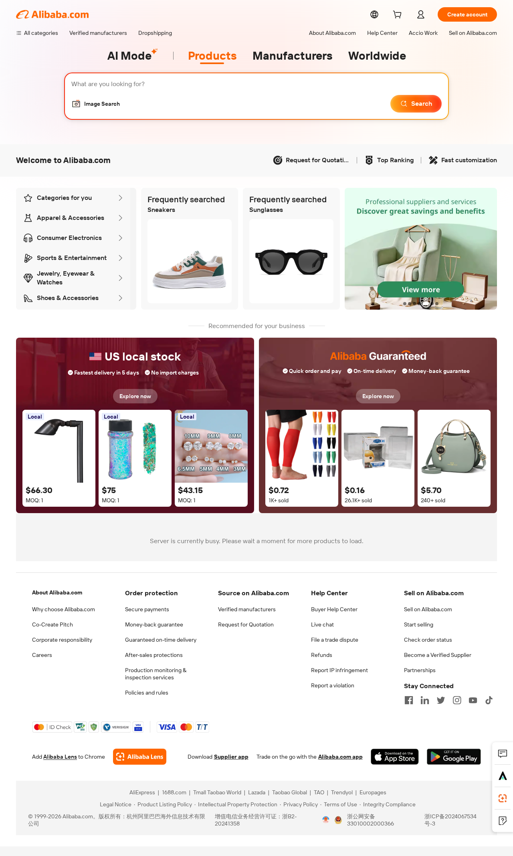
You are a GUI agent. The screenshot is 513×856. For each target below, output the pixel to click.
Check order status (428, 639)
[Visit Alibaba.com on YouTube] (473, 700)
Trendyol (342, 792)
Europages (373, 792)
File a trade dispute (334, 639)
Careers (42, 655)
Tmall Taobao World (217, 792)
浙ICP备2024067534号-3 (450, 820)
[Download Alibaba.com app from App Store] (395, 757)
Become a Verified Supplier (437, 655)
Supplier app (231, 756)
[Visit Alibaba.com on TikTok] (489, 700)
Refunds (321, 655)
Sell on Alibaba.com (428, 609)
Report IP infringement (339, 670)
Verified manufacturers (247, 609)
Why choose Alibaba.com (63, 609)
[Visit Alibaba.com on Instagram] (457, 700)
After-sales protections (154, 655)
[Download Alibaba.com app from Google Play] (454, 757)
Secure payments (147, 609)
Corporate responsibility (62, 639)
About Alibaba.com (57, 592)
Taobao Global (289, 792)
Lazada (256, 792)
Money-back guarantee (154, 624)
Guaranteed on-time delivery (160, 639)
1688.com (174, 792)
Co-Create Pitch (52, 624)
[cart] (399, 15)
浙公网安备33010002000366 (370, 820)
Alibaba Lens (60, 756)
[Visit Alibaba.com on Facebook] (409, 700)
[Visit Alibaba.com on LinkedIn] (425, 700)
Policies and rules (146, 692)
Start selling (418, 624)
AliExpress (142, 792)
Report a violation (332, 685)
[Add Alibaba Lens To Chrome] (139, 757)
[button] (95, 104)
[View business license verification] (325, 820)
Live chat (322, 624)
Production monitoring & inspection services (155, 674)
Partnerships (420, 670)
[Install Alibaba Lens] (503, 798)
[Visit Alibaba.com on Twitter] (441, 700)
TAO (319, 792)
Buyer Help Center (334, 609)
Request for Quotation (246, 624)
